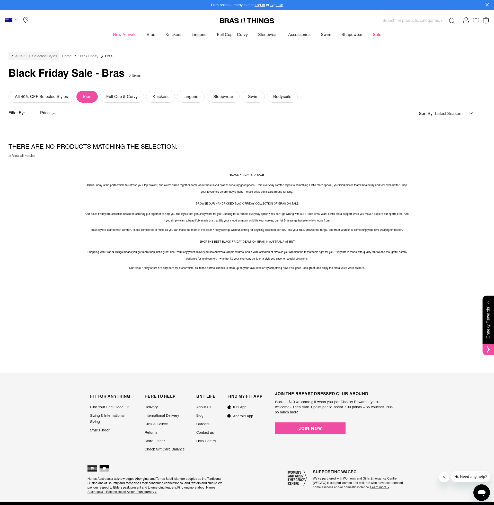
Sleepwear (223, 96)
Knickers (161, 96)
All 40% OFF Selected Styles (41, 96)
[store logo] (247, 20)
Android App (243, 416)
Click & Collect (156, 424)
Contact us (205, 432)
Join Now (310, 428)
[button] (12, 20)
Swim (253, 96)
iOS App (239, 407)
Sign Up (276, 5)
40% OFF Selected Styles (36, 56)
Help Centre (206, 441)
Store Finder (155, 441)
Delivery (151, 407)
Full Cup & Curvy (122, 96)
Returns (151, 432)
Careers (202, 424)
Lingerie (190, 96)
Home (67, 56)
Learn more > (379, 487)
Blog (200, 415)
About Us (203, 407)
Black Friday (88, 56)
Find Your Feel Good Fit (109, 407)
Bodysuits (282, 96)
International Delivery (162, 415)
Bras (87, 96)
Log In (260, 5)
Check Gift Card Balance (165, 449)
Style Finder (100, 430)
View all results (23, 156)
